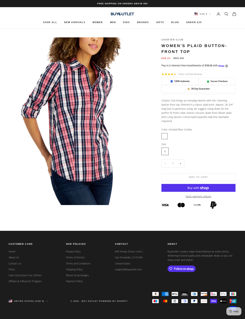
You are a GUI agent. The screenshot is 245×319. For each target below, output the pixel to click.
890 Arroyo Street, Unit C (129, 251)
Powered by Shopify (113, 301)
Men (113, 22)
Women (98, 22)
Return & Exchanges (77, 275)
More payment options (198, 196)
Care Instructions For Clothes (25, 275)
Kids (126, 22)
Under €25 (194, 22)
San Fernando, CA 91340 (129, 257)
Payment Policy (74, 281)
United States (122, 263)
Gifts (160, 22)
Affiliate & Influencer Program (25, 281)
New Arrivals (74, 22)
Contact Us (15, 263)
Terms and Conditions (78, 263)
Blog (175, 22)
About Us (14, 257)
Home (12, 251)
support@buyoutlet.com (128, 269)
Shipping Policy (74, 269)
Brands (143, 22)
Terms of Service (75, 257)
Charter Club (172, 39)
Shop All (50, 22)
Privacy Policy (73, 251)
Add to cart (198, 177)
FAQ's (12, 269)
